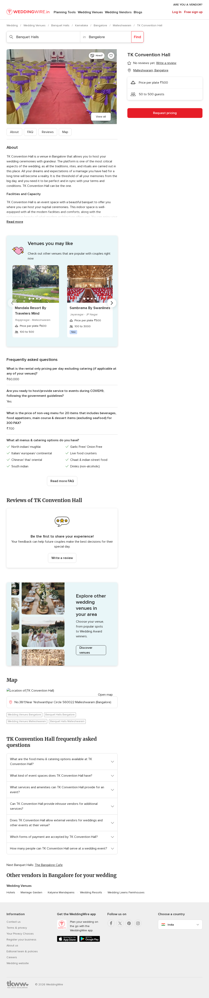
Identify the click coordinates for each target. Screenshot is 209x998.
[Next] (111, 302)
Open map (105, 695)
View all (101, 116)
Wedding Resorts (91, 892)
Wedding (13, 25)
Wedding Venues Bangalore (24, 714)
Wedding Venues (90, 12)
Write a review (62, 558)
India (171, 924)
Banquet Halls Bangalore (60, 714)
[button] (62, 538)
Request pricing (165, 113)
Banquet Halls (60, 25)
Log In (176, 12)
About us (12, 945)
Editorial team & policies (22, 951)
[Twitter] (120, 923)
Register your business (21, 939)
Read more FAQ (62, 481)
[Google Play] (89, 941)
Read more (15, 222)
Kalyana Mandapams (61, 892)
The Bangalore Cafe (49, 865)
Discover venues (85, 650)
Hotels (11, 892)
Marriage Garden (31, 892)
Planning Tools (65, 12)
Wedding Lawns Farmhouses (126, 892)
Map (65, 132)
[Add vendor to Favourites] (111, 55)
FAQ (30, 132)
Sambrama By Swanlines (90, 308)
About (14, 132)
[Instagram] (138, 923)
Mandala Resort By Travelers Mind (30, 311)
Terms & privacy (17, 927)
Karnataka (82, 25)
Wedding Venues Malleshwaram (27, 721)
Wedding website (18, 963)
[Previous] (12, 302)
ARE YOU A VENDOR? (187, 4)
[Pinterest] (129, 923)
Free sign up (193, 12)
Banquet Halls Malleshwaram (67, 721)
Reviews (48, 132)
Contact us (14, 922)
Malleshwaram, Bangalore (150, 70)
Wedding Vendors (118, 12)
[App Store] (67, 941)
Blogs (138, 12)
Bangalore (101, 25)
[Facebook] (111, 923)
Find (137, 37)
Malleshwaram (122, 25)
